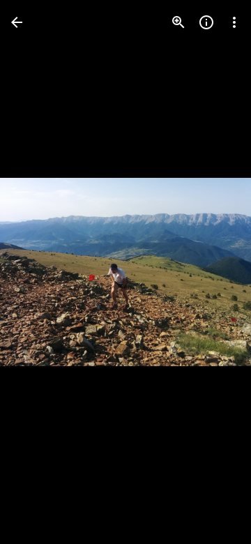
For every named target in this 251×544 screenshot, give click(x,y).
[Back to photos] (16, 22)
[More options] (234, 22)
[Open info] (206, 22)
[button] (39, 272)
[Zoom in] (178, 22)
